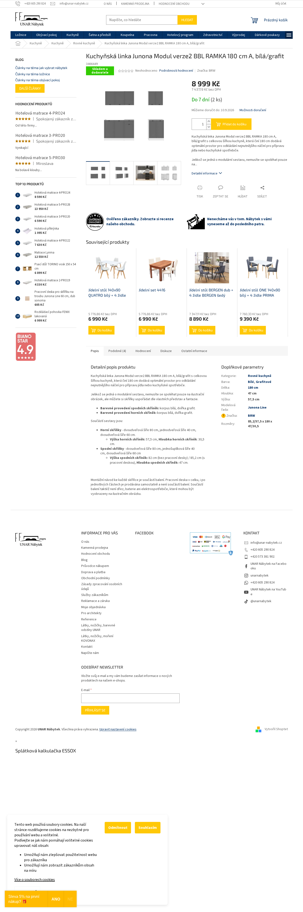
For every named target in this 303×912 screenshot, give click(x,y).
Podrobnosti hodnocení (176, 71)
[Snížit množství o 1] (208, 127)
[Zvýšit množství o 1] (208, 121)
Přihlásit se (95, 710)
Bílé (251, 382)
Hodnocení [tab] (143, 351)
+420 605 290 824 (262, 549)
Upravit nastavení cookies (118, 729)
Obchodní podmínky (95, 578)
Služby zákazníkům (94, 595)
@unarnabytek (261, 601)
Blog (84, 560)
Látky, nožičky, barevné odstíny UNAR (98, 627)
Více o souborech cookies (34, 879)
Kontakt (86, 646)
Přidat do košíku (234, 124)
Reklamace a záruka (95, 601)
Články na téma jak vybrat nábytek (41, 67)
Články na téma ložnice (32, 74)
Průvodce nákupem (95, 566)
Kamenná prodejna (135, 4)
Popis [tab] (95, 351)
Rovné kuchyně (259, 376)
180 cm (253, 387)
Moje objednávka (93, 607)
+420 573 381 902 (262, 556)
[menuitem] (21, 35)
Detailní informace (204, 173)
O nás (108, 4)
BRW (251, 415)
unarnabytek (260, 575)
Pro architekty (91, 613)
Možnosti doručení (253, 110)
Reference (89, 619)
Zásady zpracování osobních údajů (101, 586)
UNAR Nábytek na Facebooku (268, 566)
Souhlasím (147, 827)
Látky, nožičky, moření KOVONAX (97, 638)
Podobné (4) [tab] (117, 351)
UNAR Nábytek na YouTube (268, 591)
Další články (30, 88)
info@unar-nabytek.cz (266, 542)
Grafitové (263, 382)
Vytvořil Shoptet (276, 729)
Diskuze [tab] (166, 351)
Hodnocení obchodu (174, 4)
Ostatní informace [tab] (194, 351)
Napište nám (90, 653)
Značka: (206, 70)
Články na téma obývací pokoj (37, 80)
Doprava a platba (93, 572)
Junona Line (257, 407)
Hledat (187, 20)
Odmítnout (117, 827)
